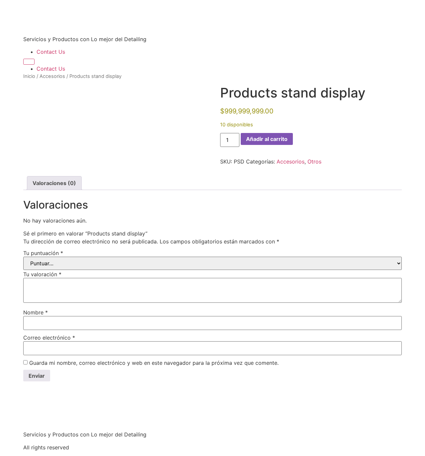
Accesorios (52, 76)
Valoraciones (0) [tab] (54, 183)
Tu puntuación (43, 253)
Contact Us (51, 51)
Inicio (29, 76)
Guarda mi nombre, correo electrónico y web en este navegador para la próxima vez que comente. (154, 362)
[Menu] (29, 62)
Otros (314, 161)
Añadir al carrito (267, 139)
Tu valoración (42, 274)
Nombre (35, 312)
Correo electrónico (49, 337)
